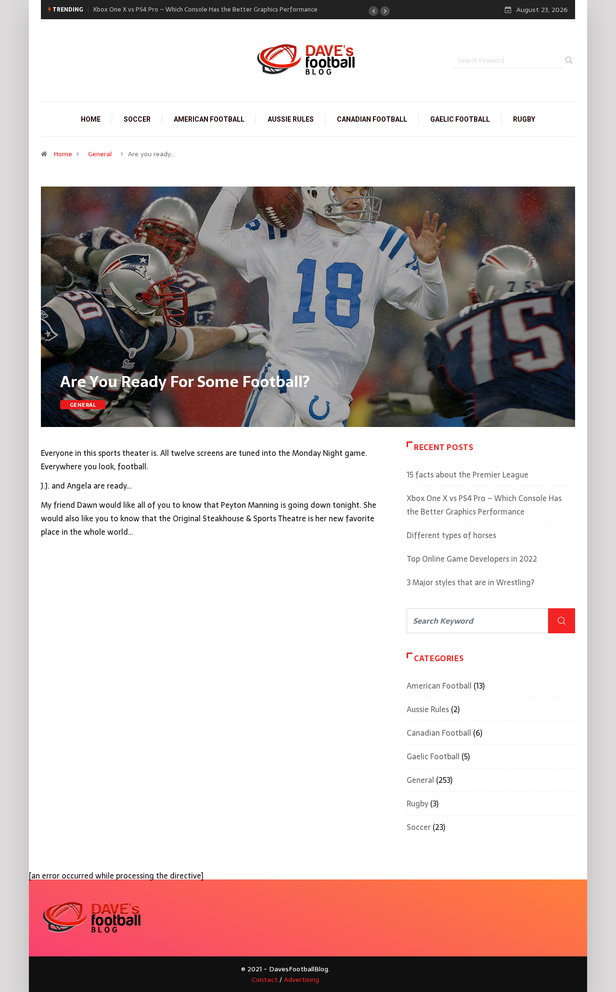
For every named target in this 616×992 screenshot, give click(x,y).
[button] (373, 11)
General (100, 154)
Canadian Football (372, 119)
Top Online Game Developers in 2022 (472, 559)
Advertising (301, 979)
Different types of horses (451, 535)
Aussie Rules (291, 119)
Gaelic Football (460, 119)
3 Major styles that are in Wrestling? (470, 582)
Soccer (137, 119)
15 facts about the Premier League (467, 474)
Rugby (524, 119)
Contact (265, 979)
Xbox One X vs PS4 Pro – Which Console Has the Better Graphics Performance (205, 9)
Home (91, 119)
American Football (209, 119)
